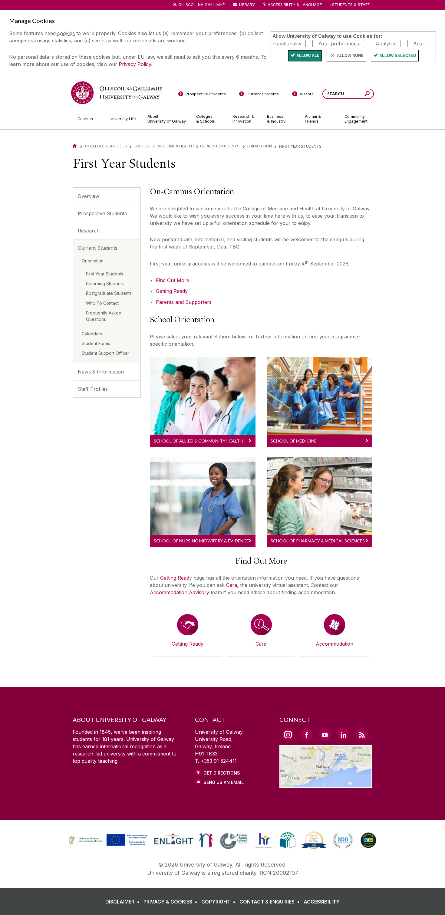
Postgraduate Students (109, 293)
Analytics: (387, 43)
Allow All (307, 55)
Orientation (259, 146)
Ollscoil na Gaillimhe (201, 4)
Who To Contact (102, 303)
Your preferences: (339, 43)
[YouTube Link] (325, 734)
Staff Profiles (93, 389)
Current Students (220, 146)
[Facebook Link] (306, 734)
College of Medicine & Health (164, 146)
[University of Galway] (116, 92)
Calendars (92, 333)
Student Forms (96, 343)
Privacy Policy (135, 64)
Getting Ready (172, 291)
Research (89, 231)
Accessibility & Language (294, 4)
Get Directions (221, 772)
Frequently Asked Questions (103, 316)
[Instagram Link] (288, 735)
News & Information (101, 372)
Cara (231, 585)
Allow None (350, 55)
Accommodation (334, 644)
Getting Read (174, 578)
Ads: (418, 43)
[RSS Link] (362, 734)
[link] (107, 840)
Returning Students (105, 283)
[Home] (75, 146)
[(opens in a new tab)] (109, 845)
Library (247, 4)
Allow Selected (397, 55)
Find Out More (172, 280)
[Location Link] (325, 785)
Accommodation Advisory (179, 592)
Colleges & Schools (106, 146)
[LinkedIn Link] (343, 734)
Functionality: (287, 43)
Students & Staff (351, 4)
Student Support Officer (105, 353)
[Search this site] (367, 95)
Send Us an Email (223, 782)
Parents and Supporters (184, 302)
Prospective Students (102, 213)
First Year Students (104, 273)
